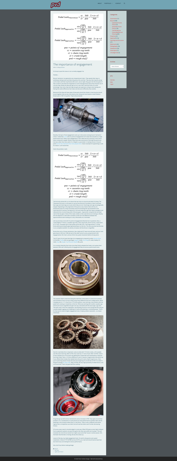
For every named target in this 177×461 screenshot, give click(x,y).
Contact (118, 3)
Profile (62, 240)
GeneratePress (99, 458)
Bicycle (56, 448)
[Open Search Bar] (124, 3)
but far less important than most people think (68, 143)
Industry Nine (97, 238)
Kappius (77, 240)
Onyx (58, 242)
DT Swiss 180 (66, 362)
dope (63, 242)
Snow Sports (113, 50)
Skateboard (113, 48)
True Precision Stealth (72, 242)
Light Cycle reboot (59, 451)
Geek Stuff (113, 38)
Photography (113, 46)
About (100, 3)
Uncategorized (114, 52)
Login (111, 84)
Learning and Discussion (117, 40)
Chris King (85, 240)
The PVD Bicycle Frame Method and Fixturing (117, 32)
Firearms (112, 36)
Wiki (111, 82)
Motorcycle (113, 44)
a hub (65, 136)
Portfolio (107, 3)
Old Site (112, 80)
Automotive (113, 18)
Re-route (57, 450)
